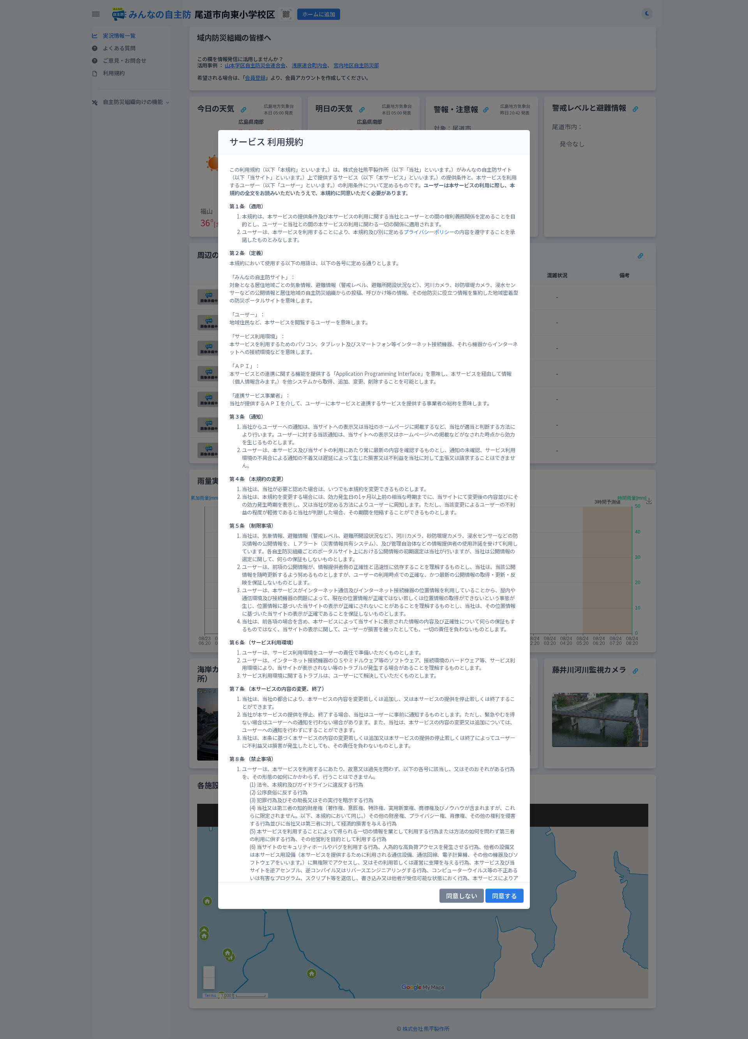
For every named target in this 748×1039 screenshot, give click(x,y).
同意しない (461, 895)
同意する (504, 895)
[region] (374, 518)
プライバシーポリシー (429, 232)
